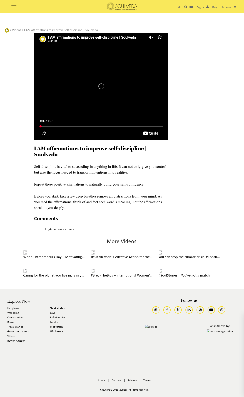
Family (54, 322)
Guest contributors (18, 331)
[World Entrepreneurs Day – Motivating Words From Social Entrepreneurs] (25, 252)
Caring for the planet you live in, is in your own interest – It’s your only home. (82, 275)
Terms (147, 380)
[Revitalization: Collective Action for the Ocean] (92, 252)
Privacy (132, 380)
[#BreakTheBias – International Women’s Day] (92, 271)
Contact (116, 380)
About (101, 380)
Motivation (56, 327)
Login (49, 229)
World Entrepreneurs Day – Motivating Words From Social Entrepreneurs (78, 257)
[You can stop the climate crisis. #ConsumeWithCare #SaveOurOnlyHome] (160, 252)
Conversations (15, 317)
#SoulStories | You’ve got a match (184, 275)
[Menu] (13, 5)
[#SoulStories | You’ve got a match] (160, 271)
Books (10, 322)
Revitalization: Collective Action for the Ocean (125, 257)
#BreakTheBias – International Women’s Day (124, 275)
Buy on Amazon (16, 340)
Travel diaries (15, 327)
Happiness (13, 308)
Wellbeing (13, 313)
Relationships (57, 317)
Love (52, 313)
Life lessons (56, 331)
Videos (16, 30)
